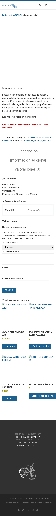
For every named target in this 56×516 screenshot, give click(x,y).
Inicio (4, 15)
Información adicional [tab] (28, 160)
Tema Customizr (44, 503)
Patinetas (48, 140)
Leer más (10, 346)
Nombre (7, 268)
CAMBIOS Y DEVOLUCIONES (28, 440)
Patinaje (38, 140)
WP (18, 503)
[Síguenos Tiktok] (37, 510)
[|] (9, 5)
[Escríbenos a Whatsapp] (33, 510)
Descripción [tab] (28, 151)
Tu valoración (10, 252)
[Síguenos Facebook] (23, 510)
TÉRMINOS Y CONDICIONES (28, 434)
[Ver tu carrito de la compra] (46, 5)
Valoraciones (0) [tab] (28, 169)
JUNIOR (31, 137)
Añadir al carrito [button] (40, 346)
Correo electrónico (13, 278)
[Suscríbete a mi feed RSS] (19, 510)
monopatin (28, 140)
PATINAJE (7, 140)
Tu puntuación (10, 243)
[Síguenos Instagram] (28, 510)
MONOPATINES (16, 15)
